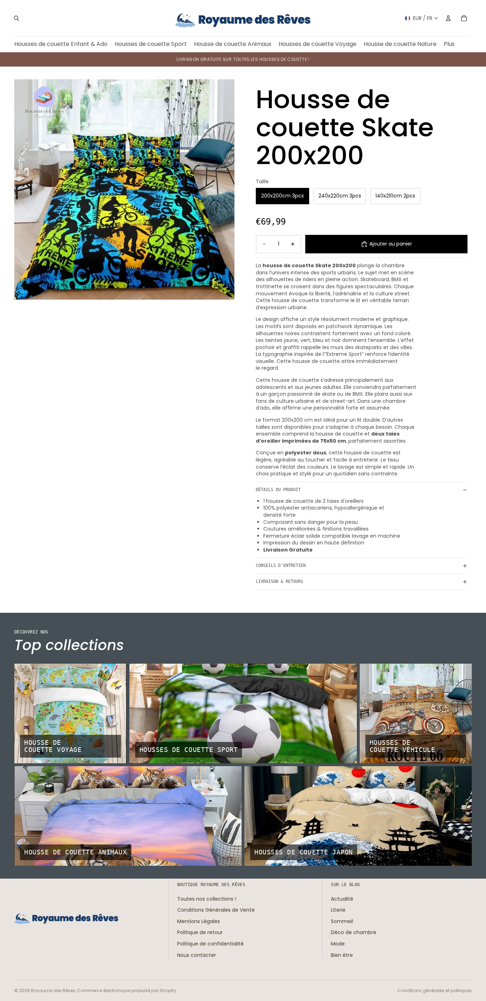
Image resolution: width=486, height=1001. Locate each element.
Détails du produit (278, 489)
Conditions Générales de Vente (216, 909)
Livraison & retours (279, 581)
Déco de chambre (353, 932)
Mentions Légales (198, 921)
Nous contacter (196, 954)
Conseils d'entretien (281, 565)
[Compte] (448, 18)
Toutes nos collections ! (206, 898)
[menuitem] (449, 44)
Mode (338, 943)
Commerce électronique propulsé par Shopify (126, 990)
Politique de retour (200, 932)
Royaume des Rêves (53, 990)
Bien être (342, 954)
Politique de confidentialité (210, 943)
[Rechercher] (16, 18)
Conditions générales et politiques (434, 990)
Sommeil (342, 921)
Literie (338, 909)
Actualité (342, 898)
